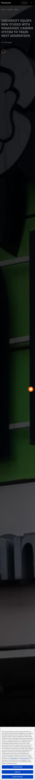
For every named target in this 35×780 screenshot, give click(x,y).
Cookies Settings (17, 767)
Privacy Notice (24, 758)
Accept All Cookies (17, 777)
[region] (17, 753)
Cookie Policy (13, 758)
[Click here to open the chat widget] (30, 389)
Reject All (17, 772)
